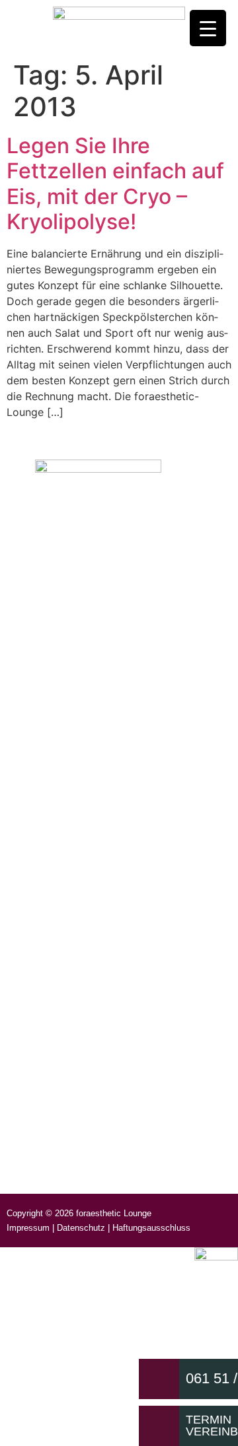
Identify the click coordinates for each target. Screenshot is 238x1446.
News (31, 974)
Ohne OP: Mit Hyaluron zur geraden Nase (107, 1028)
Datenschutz (81, 1228)
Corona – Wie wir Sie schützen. (83, 1005)
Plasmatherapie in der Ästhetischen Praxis (109, 1090)
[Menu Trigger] (208, 28)
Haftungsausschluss (151, 1228)
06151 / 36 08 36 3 (95, 585)
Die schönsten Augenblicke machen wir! (104, 1152)
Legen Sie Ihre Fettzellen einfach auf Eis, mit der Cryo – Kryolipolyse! (115, 183)
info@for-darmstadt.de (105, 553)
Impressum (28, 1228)
